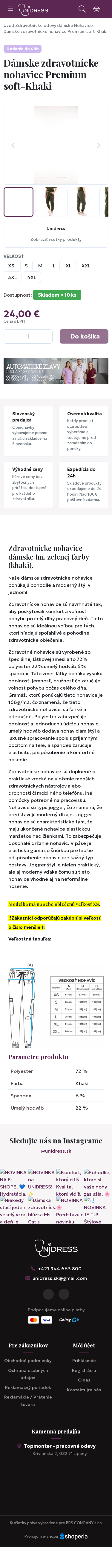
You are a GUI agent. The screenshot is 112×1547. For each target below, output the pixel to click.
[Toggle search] (82, 9)
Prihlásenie (84, 1360)
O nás (84, 1380)
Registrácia (84, 1370)
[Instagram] (64, 1294)
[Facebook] (48, 1294)
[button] (18, 202)
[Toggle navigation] (11, 9)
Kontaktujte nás (84, 1390)
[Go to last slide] (13, 145)
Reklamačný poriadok (28, 1387)
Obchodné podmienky (28, 1360)
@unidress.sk (56, 1151)
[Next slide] (98, 145)
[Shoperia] (74, 1536)
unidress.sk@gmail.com (60, 1278)
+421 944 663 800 (60, 1269)
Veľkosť (14, 256)
